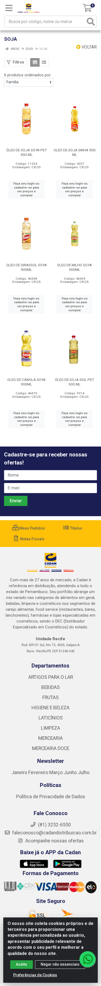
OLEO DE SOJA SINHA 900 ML (75, 152)
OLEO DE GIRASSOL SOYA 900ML (26, 267)
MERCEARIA (50, 738)
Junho (70, 772)
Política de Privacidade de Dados (50, 796)
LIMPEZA (50, 728)
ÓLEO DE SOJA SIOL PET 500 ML (74, 381)
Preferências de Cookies (35, 975)
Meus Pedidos (32, 528)
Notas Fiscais (31, 539)
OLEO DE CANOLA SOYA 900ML (26, 381)
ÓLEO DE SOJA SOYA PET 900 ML (26, 152)
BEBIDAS (50, 687)
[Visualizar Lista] (44, 62)
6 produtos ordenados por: (27, 75)
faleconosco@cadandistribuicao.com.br (54, 832)
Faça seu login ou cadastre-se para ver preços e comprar (26, 189)
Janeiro (20, 772)
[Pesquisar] (90, 21)
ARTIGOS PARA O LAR (50, 677)
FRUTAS (50, 697)
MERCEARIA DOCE (50, 748)
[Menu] (9, 8)
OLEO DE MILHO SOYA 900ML (74, 267)
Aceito (21, 964)
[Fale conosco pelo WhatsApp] (87, 959)
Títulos (75, 528)
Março (56, 772)
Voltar (89, 47)
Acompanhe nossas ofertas (54, 840)
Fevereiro (38, 772)
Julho (83, 772)
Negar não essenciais (60, 964)
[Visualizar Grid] (35, 62)
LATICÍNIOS (51, 718)
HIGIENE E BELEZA (50, 707)
